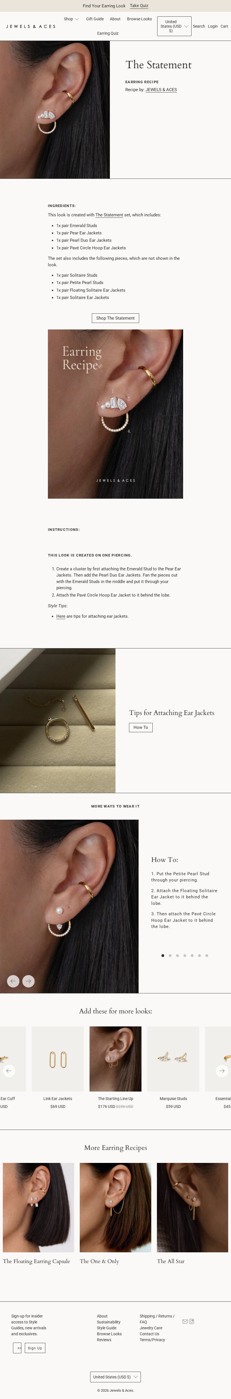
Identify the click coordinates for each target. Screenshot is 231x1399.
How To (141, 727)
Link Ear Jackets (57, 1098)
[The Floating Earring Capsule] (38, 1207)
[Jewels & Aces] (30, 26)
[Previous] (13, 981)
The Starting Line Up (115, 1098)
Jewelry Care (151, 1328)
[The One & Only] (115, 1207)
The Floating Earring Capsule (36, 1261)
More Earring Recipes (115, 1147)
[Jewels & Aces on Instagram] (191, 1322)
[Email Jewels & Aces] (185, 1322)
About (115, 19)
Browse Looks (139, 19)
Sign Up (35, 1347)
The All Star (171, 1261)
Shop (68, 19)
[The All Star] (192, 1207)
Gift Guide (95, 19)
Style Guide (106, 1328)
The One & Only (99, 1261)
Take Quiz (139, 5)
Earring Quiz (108, 33)
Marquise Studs (173, 1098)
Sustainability (109, 1322)
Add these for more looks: (115, 1011)
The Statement (109, 214)
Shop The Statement (115, 318)
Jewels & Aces (121, 1390)
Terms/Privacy (152, 1340)
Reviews (104, 1340)
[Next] (28, 981)
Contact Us (149, 1334)
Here (60, 616)
